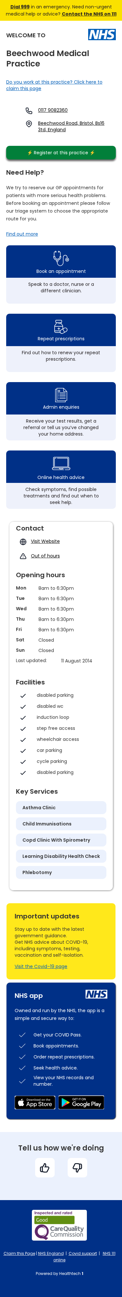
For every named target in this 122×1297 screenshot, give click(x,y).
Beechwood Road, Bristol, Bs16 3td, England (71, 126)
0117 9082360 (53, 110)
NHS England (51, 1253)
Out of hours (45, 556)
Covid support (83, 1253)
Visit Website (45, 541)
